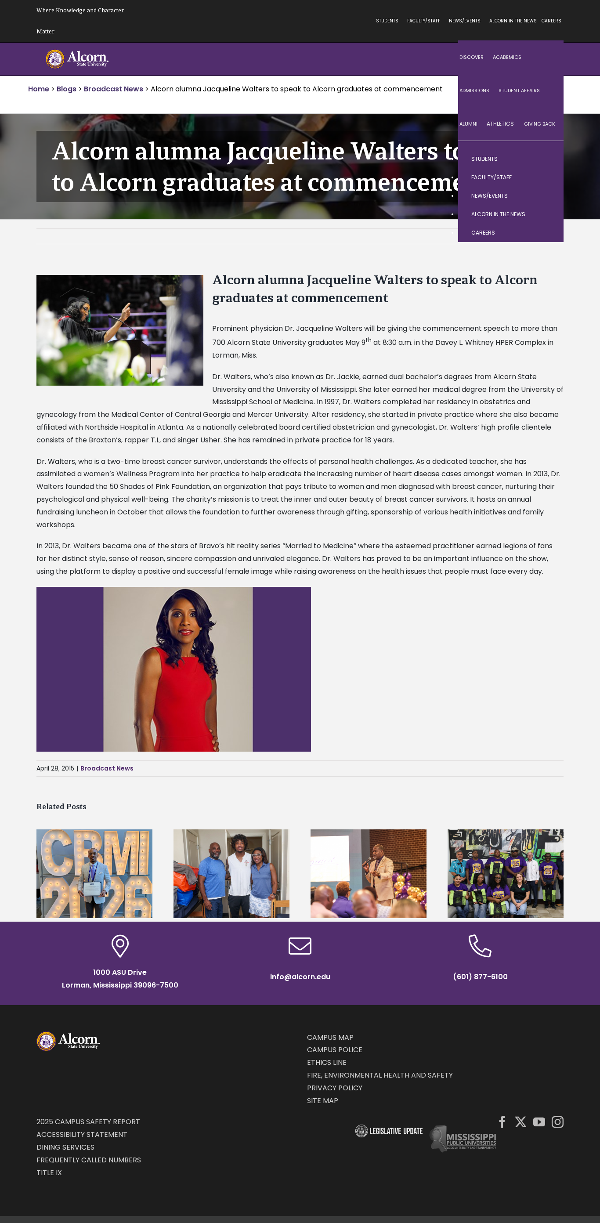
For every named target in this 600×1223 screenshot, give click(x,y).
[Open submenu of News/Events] (548, 196)
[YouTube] (539, 1122)
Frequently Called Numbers (88, 1160)
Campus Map (330, 1037)
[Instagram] (558, 1122)
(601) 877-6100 (480, 977)
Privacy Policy (334, 1088)
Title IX (49, 1173)
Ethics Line (327, 1062)
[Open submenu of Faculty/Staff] (548, 177)
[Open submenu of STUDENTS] (548, 159)
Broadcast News (107, 768)
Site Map (322, 1101)
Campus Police (334, 1050)
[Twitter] (521, 1122)
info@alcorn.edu (300, 977)
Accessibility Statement (81, 1134)
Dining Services (65, 1147)
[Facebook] (502, 1122)
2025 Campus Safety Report (88, 1122)
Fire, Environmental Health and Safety (380, 1075)
